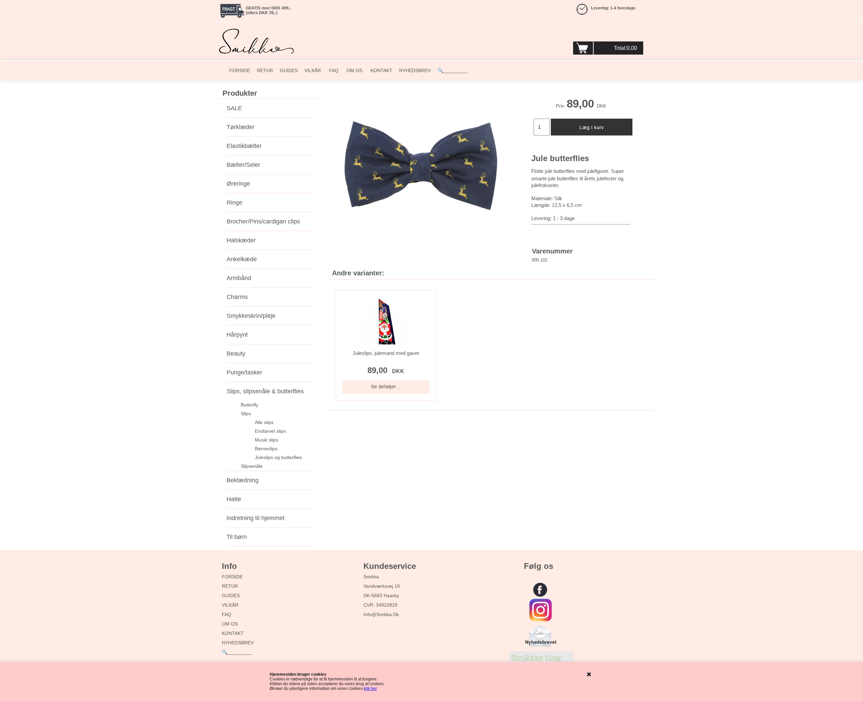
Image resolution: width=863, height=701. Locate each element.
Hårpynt (237, 334)
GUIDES (289, 70)
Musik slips (266, 440)
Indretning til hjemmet (256, 518)
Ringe (234, 202)
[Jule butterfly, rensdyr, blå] (420, 166)
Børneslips (266, 448)
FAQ (333, 70)
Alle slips (264, 422)
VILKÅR (312, 70)
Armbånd (239, 278)
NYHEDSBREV (415, 70)
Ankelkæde (242, 259)
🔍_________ (453, 70)
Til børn (237, 537)
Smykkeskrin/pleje (251, 315)
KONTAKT (380, 70)
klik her (370, 688)
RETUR (265, 70)
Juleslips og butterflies (278, 457)
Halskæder (241, 240)
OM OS (353, 70)
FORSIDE (239, 70)
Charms (237, 297)
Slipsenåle (252, 466)
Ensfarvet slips (270, 431)
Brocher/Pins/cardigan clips (263, 221)
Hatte (234, 499)
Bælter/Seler (243, 164)
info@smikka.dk (381, 614)
